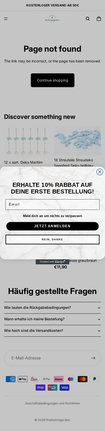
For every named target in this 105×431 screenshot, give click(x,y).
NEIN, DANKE (52, 239)
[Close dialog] (100, 172)
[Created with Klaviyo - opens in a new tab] (52, 261)
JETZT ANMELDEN (52, 226)
